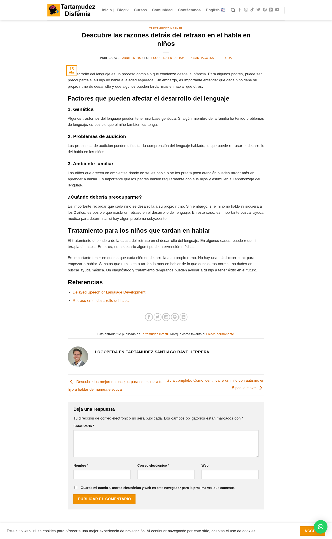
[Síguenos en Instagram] (246, 10)
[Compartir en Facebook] (149, 317)
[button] (320, 527)
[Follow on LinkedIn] (271, 10)
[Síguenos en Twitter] (258, 10)
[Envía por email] (166, 317)
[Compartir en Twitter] (157, 317)
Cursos (140, 10)
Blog (121, 10)
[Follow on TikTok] (252, 10)
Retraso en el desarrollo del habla (101, 300)
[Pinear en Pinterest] (175, 317)
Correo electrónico (153, 465)
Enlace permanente (220, 334)
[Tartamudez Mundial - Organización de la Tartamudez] (71, 10)
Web (204, 465)
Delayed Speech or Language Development (109, 292)
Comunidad (162, 10)
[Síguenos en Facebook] (240, 10)
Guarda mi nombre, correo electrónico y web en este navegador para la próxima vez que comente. (158, 488)
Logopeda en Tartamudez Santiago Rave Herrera (191, 58)
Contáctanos (189, 10)
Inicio (107, 10)
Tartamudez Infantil (166, 28)
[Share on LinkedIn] (183, 317)
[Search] (233, 10)
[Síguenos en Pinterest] (265, 10)
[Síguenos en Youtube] (277, 10)
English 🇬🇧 (215, 10)
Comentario (83, 426)
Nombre (80, 465)
